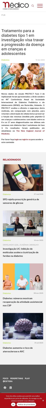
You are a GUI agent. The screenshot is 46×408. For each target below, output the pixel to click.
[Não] (43, 400)
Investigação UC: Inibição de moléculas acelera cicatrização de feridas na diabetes (20, 252)
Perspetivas (16, 378)
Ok (13, 404)
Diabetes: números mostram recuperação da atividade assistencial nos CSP (22, 302)
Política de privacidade (26, 404)
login (17, 139)
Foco (5, 378)
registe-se (26, 139)
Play (27, 378)
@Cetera (8, 381)
